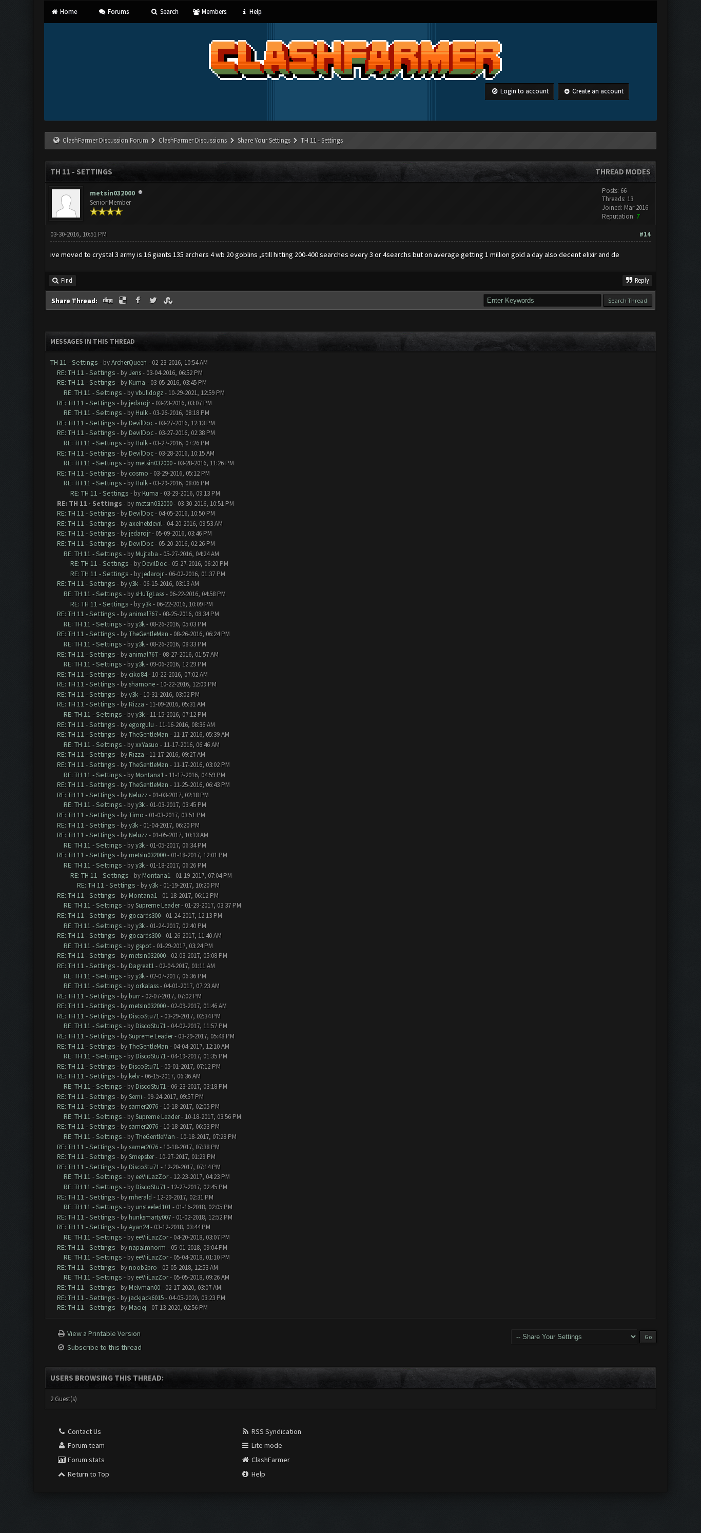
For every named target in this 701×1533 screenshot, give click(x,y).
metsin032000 (112, 193)
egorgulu (141, 724)
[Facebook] (138, 300)
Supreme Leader (157, 905)
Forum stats (85, 1459)
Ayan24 (139, 1227)
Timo (136, 815)
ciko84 (138, 674)
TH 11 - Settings (74, 362)
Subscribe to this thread (104, 1347)
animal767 (143, 614)
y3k (133, 583)
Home (67, 11)
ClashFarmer (270, 1459)
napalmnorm (147, 1247)
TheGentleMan (148, 634)
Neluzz (138, 795)
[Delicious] (124, 300)
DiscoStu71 (144, 1016)
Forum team (85, 1445)
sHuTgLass (149, 593)
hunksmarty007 (150, 1217)
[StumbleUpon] (169, 300)
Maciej (137, 1307)
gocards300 (145, 915)
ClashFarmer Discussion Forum (105, 140)
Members (213, 11)
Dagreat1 (141, 965)
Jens (135, 372)
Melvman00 (144, 1287)
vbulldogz (149, 392)
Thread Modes (623, 171)
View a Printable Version (104, 1333)
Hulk (141, 412)
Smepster (141, 1156)
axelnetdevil (145, 523)
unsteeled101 (153, 1207)
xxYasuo (147, 744)
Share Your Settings (264, 140)
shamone (142, 684)
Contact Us (83, 1431)
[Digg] (108, 300)
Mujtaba (146, 553)
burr (134, 996)
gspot (143, 945)
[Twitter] (154, 300)
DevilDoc (141, 423)
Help (255, 11)
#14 (645, 234)
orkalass (147, 985)
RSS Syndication (275, 1431)
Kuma (137, 382)
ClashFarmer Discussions (193, 140)
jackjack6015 (146, 1297)
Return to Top (87, 1474)
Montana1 (149, 775)
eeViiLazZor (151, 1176)
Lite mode (266, 1445)
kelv (134, 1076)
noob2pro (143, 1267)
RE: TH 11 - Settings (86, 372)
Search (168, 11)
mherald (140, 1197)
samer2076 (143, 1106)
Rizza (136, 704)
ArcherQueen (129, 362)
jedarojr (139, 403)
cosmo (138, 473)
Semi (135, 1096)
